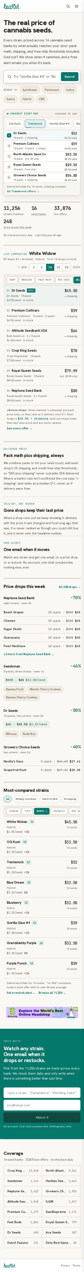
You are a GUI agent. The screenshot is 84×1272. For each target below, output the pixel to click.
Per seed (64, 279)
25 (58, 267)
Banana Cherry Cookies (21, 697)
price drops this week (18, 227)
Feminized (52, 90)
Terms (76, 1265)
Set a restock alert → (21, 993)
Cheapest (59, 811)
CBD (42, 99)
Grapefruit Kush (15, 770)
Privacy (65, 1265)
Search (70, 77)
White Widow (42, 253)
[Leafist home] (11, 6)
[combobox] (36, 76)
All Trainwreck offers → (23, 191)
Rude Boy (29, 734)
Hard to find (50, 799)
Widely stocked (25, 799)
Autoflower (30, 90)
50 (67, 267)
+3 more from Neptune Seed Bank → (29, 654)
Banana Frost (15, 689)
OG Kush (15, 123)
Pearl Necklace (14, 646)
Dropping (70, 799)
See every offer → (19, 428)
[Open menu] (76, 6)
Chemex (9, 621)
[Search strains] (68, 6)
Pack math (45, 279)
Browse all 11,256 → (52, 993)
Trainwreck (35, 123)
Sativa (10, 99)
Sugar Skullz (13, 629)
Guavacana (12, 637)
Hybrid (26, 99)
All (7, 799)
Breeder (27, 279)
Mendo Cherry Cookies (45, 689)
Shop (12, 279)
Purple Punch (17, 963)
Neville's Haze (13, 761)
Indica (70, 90)
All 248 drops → (69, 587)
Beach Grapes (14, 612)
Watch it (42, 1117)
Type (27, 811)
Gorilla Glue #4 (59, 123)
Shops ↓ (42, 811)
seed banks (38, 214)
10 (50, 267)
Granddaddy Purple (22, 943)
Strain (13, 811)
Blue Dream (15, 882)
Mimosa (11, 734)
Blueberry (14, 902)
